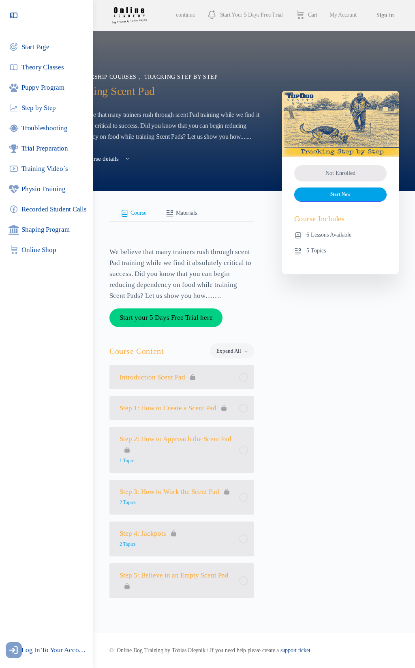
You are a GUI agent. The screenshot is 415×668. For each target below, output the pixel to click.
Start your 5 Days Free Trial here (166, 317)
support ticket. (296, 650)
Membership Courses (103, 77)
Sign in (385, 15)
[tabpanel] (181, 272)
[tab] (132, 213)
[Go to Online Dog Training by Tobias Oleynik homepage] (129, 14)
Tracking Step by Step (181, 77)
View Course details (94, 158)
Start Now (340, 194)
